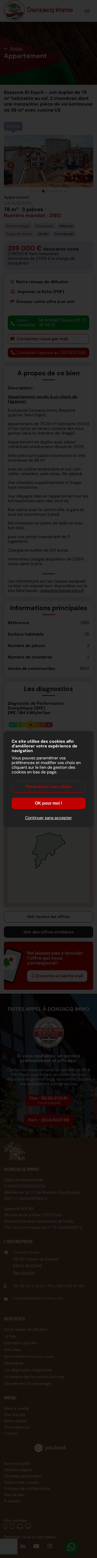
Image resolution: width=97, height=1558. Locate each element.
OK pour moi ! (48, 803)
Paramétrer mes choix (48, 786)
